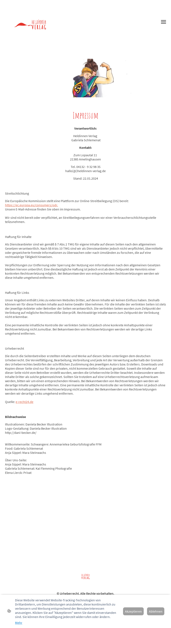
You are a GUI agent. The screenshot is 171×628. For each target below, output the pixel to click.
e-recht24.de (24, 402)
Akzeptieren (133, 611)
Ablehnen (155, 611)
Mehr (18, 622)
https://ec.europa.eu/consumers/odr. (31, 205)
